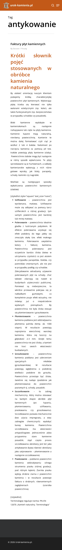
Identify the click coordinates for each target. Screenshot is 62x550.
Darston (16, 48)
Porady (24, 48)
